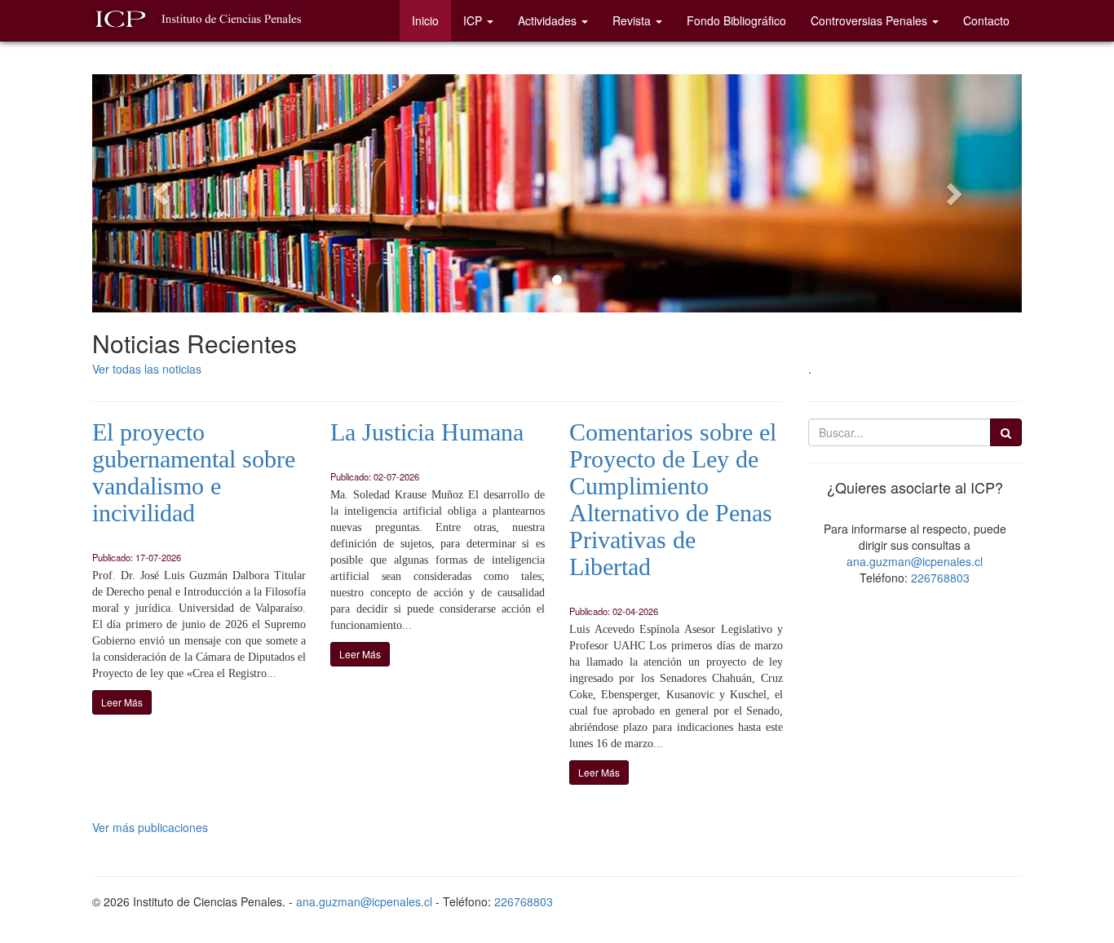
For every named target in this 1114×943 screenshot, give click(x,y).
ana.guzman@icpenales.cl (915, 561)
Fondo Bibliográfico (736, 20)
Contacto (986, 20)
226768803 (940, 577)
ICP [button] (472, 20)
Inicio (425, 20)
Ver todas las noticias (146, 369)
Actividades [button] (547, 20)
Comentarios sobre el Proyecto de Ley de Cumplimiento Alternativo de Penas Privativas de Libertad (672, 499)
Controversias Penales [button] (869, 20)
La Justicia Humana (427, 431)
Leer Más (122, 702)
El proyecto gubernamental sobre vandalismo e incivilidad (193, 472)
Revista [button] (631, 20)
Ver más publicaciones (150, 827)
